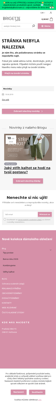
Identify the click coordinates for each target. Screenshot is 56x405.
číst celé (5, 99)
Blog (4, 248)
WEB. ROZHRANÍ (9, 308)
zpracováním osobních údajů (30, 219)
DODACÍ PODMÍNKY (10, 298)
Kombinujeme (9, 265)
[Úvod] (12, 19)
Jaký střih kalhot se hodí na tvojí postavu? (27, 170)
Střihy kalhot (10, 164)
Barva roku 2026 (10, 259)
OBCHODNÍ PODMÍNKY (12, 293)
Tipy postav (8, 252)
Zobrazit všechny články (28, 181)
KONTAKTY (6, 303)
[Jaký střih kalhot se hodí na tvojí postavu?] (28, 147)
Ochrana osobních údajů (13, 284)
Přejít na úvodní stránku (17, 73)
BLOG (4, 279)
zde (39, 399)
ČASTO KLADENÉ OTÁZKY (13, 312)
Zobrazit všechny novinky (27, 111)
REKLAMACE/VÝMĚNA (11, 288)
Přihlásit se (44, 214)
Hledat (33, 26)
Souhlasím (37, 392)
